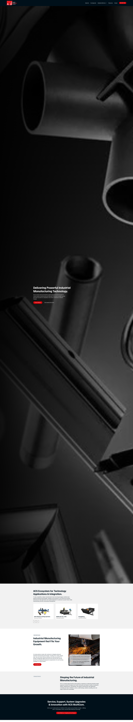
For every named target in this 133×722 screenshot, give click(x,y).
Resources (110, 3)
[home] (12, 3)
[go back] (34, 621)
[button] (102, 3)
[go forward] (37, 621)
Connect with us (38, 302)
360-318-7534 (122, 2)
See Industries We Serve (49, 302)
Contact (115, 3)
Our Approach (93, 3)
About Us (87, 3)
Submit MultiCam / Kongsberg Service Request (66, 712)
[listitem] (43, 611)
